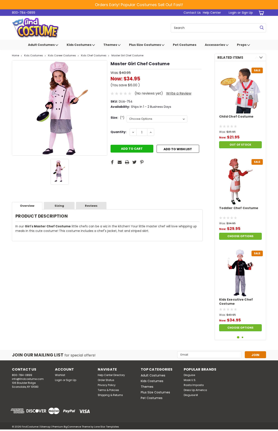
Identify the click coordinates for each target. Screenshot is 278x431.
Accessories (215, 45)
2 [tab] (242, 337)
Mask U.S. (190, 380)
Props (242, 45)
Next (261, 57)
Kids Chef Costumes (93, 55)
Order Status (106, 380)
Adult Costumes (41, 45)
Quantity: (118, 132)
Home (15, 55)
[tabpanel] (240, 107)
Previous (256, 57)
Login (233, 12)
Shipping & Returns (110, 395)
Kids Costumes (79, 45)
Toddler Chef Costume (238, 208)
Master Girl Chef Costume (127, 55)
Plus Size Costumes (145, 45)
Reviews (91, 206)
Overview (27, 206)
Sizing (59, 206)
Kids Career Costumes (62, 55)
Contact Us (192, 12)
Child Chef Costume (236, 117)
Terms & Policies (108, 390)
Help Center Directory (111, 375)
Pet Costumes (184, 45)
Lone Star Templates (106, 426)
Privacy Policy (107, 385)
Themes (110, 45)
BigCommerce (72, 426)
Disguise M (191, 395)
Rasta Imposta (194, 385)
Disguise (189, 375)
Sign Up (247, 12)
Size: (117, 117)
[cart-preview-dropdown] (260, 13)
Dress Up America (195, 390)
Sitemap (45, 426)
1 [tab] (238, 337)
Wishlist (60, 375)
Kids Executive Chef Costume (236, 302)
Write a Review (178, 93)
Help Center (212, 12)
